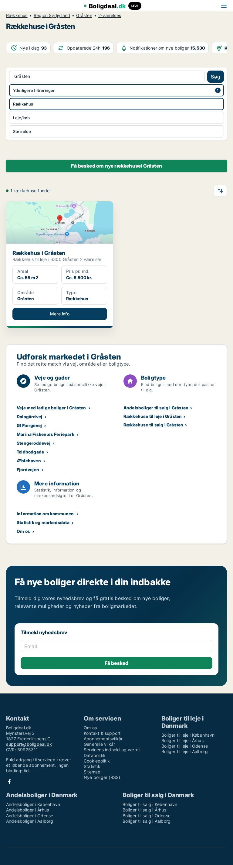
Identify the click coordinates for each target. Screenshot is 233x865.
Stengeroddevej (33, 443)
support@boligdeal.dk (29, 744)
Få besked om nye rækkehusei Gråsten (116, 166)
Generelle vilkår (99, 744)
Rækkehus (17, 15)
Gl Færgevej (29, 425)
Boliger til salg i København (150, 804)
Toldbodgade (30, 451)
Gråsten (84, 15)
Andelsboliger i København (33, 804)
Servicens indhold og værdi (112, 749)
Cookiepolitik (97, 760)
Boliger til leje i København (188, 735)
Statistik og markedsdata (43, 522)
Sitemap (92, 771)
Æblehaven (29, 460)
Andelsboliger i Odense (29, 815)
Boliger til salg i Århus (144, 809)
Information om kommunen (45, 513)
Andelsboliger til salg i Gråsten (155, 407)
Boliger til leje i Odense (184, 746)
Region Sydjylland (52, 15)
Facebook (9, 781)
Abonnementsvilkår (103, 738)
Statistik (92, 766)
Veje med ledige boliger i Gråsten (51, 407)
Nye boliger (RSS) (102, 777)
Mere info (59, 313)
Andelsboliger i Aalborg (29, 821)
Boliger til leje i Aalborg (184, 751)
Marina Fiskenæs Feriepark (45, 434)
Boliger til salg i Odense (147, 815)
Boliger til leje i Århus (182, 740)
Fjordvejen (28, 469)
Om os (23, 531)
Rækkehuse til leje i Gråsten (152, 416)
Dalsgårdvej (29, 416)
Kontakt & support (102, 733)
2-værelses (109, 15)
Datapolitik (95, 755)
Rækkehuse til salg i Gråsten (153, 424)
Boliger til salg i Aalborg (147, 821)
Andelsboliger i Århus (27, 809)
